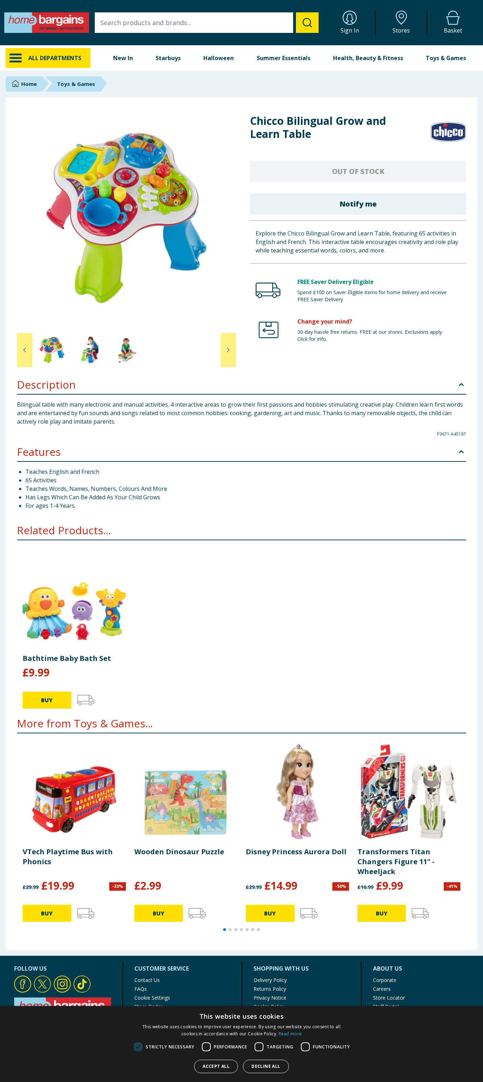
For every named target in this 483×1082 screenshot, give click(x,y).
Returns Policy (270, 988)
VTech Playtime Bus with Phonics (68, 856)
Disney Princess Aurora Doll (296, 851)
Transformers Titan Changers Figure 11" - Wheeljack (396, 861)
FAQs (140, 988)
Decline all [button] (265, 1066)
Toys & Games (446, 58)
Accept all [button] (216, 1066)
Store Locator (389, 997)
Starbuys (168, 58)
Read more (290, 1034)
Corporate (384, 980)
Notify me (358, 204)
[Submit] (307, 22)
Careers (382, 988)
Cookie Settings (152, 997)
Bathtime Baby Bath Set (67, 658)
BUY (47, 700)
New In (123, 58)
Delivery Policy (270, 980)
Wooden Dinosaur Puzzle (179, 851)
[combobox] (207, 22)
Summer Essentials (283, 58)
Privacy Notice (270, 997)
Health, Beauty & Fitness (368, 58)
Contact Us (147, 980)
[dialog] (241, 1044)
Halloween (218, 58)
